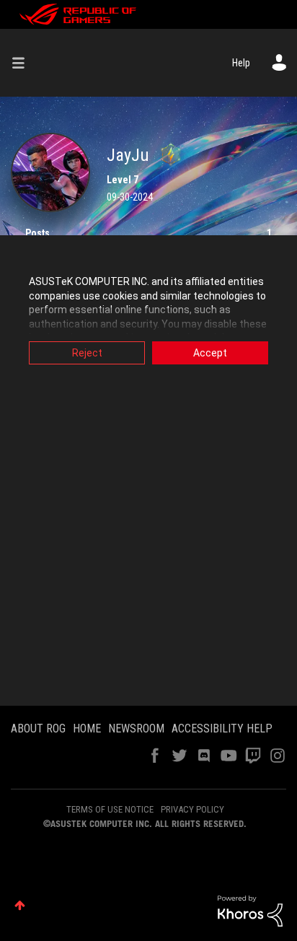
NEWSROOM (136, 728)
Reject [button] (87, 353)
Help (241, 63)
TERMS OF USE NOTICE (110, 809)
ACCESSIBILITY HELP (222, 728)
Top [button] (20, 905)
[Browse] (24, 63)
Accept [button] (210, 353)
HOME (87, 728)
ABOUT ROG (38, 728)
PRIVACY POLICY (192, 809)
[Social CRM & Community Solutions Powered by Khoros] (250, 910)
